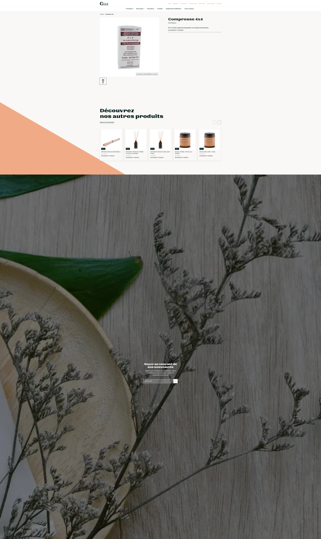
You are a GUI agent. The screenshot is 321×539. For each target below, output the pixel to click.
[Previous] (214, 122)
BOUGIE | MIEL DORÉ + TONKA (207, 151)
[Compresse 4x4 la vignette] (103, 81)
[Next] (219, 122)
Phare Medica (172, 23)
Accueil (102, 14)
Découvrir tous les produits (107, 122)
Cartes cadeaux (189, 9)
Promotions (150, 9)
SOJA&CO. (104, 154)
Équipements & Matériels (173, 9)
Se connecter (172, 30)
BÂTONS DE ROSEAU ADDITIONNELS (110, 151)
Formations (129, 9)
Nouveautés (140, 9)
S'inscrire (180, 30)
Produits (160, 9)
